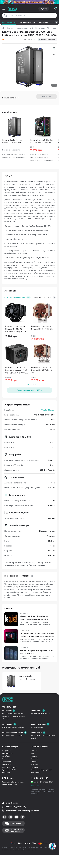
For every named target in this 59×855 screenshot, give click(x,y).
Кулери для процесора (17, 297)
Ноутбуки (6, 756)
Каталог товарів (10, 747)
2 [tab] (33, 384)
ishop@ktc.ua (11, 803)
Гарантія (34, 756)
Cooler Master (48, 410)
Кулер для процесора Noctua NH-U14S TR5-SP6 (42, 327)
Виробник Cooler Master (17, 576)
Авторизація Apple (9, 785)
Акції (33, 753)
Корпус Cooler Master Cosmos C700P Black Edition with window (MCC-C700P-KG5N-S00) (14, 141)
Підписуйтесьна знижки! (17, 830)
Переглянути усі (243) (28, 390)
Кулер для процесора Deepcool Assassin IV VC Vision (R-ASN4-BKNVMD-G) (16, 370)
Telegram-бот (16, 823)
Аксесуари (44, 22)
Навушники (6, 772)
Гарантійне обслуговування (13, 782)
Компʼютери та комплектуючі (20, 28)
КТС (3, 28)
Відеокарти (39, 297)
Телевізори (6, 761)
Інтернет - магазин (40, 747)
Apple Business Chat (43, 782)
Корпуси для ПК (42, 28)
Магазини (34, 767)
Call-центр (35, 786)
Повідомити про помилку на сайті (22, 811)
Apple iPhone (7, 753)
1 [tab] (29, 384)
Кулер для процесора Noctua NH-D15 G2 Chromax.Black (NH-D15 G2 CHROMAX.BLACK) (15, 329)
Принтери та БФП (9, 770)
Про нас (34, 750)
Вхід (45, 9)
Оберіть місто (10, 707)
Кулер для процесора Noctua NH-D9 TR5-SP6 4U (41, 370)
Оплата (33, 761)
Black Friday (35, 772)
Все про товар (9, 22)
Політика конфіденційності (41, 770)
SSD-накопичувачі (9, 767)
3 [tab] (35, 384)
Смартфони (6, 750)
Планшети (6, 759)
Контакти (34, 764)
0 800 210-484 (41, 778)
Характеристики (27, 22)
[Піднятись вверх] (52, 838)
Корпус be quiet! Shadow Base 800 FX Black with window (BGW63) (42, 141)
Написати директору (15, 807)
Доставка (34, 759)
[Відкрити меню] (3, 8)
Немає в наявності (48, 39)
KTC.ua (12, 9)
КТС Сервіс (7, 778)
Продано (46, 96)
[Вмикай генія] (29, 2)
